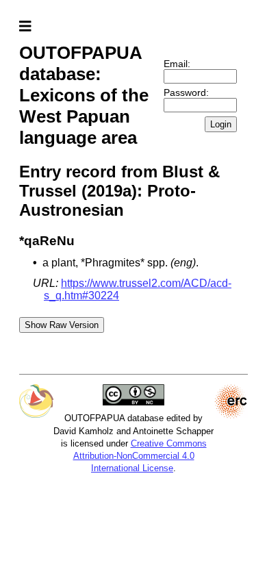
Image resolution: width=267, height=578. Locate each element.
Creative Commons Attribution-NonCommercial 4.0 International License (140, 455)
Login (220, 124)
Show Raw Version (62, 325)
